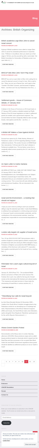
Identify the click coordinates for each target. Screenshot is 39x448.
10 (22, 361)
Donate (3, 391)
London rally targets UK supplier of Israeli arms (19, 232)
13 (34, 361)
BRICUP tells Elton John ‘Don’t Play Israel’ (17, 73)
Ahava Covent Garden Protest (12, 328)
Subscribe (6, 423)
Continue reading (8, 64)
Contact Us (4, 395)
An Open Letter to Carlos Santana (14, 164)
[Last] (3, 364)
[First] (3, 361)
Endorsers (4, 383)
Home (3, 380)
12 (30, 361)
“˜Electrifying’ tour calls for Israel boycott (16, 296)
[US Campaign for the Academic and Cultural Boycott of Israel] (17, 2)
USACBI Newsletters (7, 387)
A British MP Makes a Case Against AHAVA (17, 132)
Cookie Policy (6, 440)
